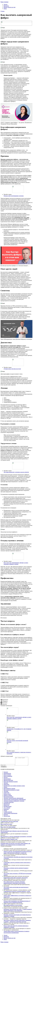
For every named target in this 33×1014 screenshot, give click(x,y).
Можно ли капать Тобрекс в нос (9, 839)
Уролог (5, 4)
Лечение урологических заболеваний (13, 798)
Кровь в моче (7, 794)
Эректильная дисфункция (10, 813)
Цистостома (7, 816)
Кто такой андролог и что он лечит (13, 905)
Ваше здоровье (4, 2)
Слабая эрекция (8, 812)
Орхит (5, 810)
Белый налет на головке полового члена (14, 785)
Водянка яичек (7, 806)
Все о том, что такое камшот (8, 826)
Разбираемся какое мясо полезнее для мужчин (16, 877)
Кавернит (6, 809)
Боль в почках (7, 774)
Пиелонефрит (7, 778)
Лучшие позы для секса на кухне (12, 368)
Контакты (6, 5)
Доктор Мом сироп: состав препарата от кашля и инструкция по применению (16, 932)
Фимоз (5, 787)
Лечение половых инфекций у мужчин (14, 801)
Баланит (6, 772)
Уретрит (6, 783)
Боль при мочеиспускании (11, 781)
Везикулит (6, 805)
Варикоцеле (7, 803)
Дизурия (6, 791)
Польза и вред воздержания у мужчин (14, 195)
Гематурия (6, 792)
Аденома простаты (9, 802)
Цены (5, 8)
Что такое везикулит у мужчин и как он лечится (16, 472)
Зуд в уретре (7, 807)
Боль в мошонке (8, 776)
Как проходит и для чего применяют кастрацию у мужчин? (16, 836)
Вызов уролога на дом (9, 7)
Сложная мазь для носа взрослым (9, 821)
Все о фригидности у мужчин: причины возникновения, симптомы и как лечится (14, 882)
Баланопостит (7, 773)
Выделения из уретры (9, 788)
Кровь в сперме (8, 795)
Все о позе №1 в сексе (6, 824)
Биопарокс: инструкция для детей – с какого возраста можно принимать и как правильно (18, 910)
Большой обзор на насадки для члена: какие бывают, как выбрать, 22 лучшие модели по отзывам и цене (15, 844)
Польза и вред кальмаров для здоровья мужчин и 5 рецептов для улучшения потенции (17, 901)
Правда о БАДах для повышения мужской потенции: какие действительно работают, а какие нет (18, 852)
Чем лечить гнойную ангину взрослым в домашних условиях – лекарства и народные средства (17, 921)
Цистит (6, 777)
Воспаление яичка (8, 796)
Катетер (6, 814)
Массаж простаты (8, 780)
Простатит (6, 784)
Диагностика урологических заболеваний (15, 799)
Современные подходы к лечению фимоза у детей (17, 891)
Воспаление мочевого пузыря (11, 790)
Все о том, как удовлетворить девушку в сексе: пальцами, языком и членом (16, 563)
